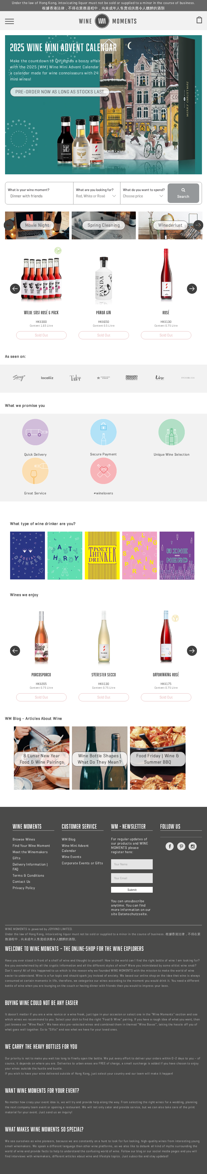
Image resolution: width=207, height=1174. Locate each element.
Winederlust (170, 225)
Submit (132, 890)
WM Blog (68, 839)
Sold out (41, 335)
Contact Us (22, 881)
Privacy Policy (24, 888)
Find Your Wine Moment (31, 846)
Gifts (17, 858)
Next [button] (198, 225)
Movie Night (37, 225)
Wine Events (72, 857)
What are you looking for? (95, 190)
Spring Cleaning (104, 225)
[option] (37, 225)
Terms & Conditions (28, 875)
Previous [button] (9, 225)
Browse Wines (24, 839)
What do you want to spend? (144, 190)
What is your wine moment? (28, 190)
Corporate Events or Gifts (82, 863)
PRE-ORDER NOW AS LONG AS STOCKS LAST (59, 92)
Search (183, 196)
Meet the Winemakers (30, 852)
